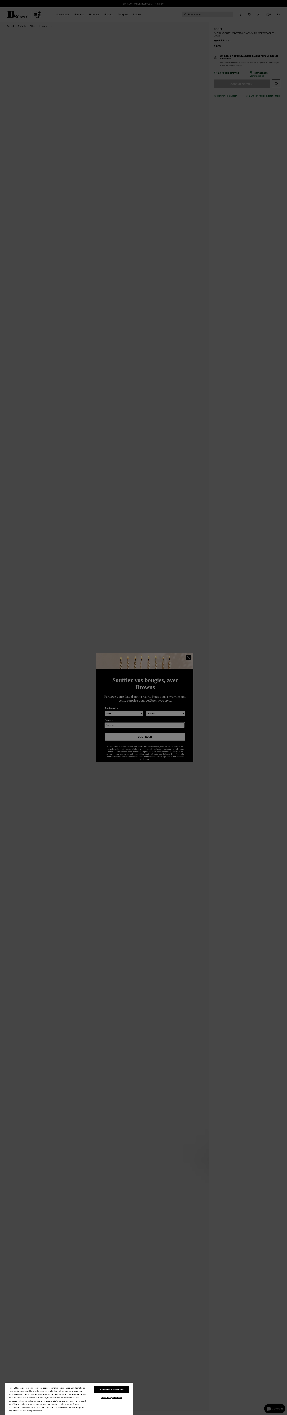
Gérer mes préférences (111, 1397)
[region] (69, 1398)
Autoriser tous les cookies (111, 1389)
